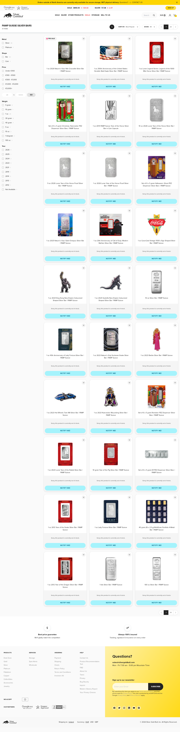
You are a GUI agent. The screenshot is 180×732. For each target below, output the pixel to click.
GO (31, 95)
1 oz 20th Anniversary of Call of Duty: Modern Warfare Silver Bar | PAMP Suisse (111, 242)
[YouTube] (134, 708)
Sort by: (121, 27)
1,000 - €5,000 (11, 84)
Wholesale (33, 665)
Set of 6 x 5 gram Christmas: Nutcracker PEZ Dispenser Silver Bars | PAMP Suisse (65, 127)
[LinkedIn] (129, 708)
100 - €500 (10, 75)
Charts (56, 665)
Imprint (82, 685)
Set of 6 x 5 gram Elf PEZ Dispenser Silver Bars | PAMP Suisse (156, 471)
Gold (77, 8)
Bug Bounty (84, 682)
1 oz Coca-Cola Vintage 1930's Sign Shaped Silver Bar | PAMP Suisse (156, 242)
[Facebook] (114, 708)
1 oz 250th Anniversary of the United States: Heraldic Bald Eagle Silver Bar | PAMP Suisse (111, 70)
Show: (146, 27)
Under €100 (10, 71)
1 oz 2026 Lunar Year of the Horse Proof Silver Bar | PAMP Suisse (111, 184)
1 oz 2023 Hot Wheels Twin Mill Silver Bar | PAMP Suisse (65, 414)
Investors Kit (59, 676)
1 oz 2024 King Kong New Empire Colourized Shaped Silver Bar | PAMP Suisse (65, 299)
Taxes (82, 675)
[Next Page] (175, 26)
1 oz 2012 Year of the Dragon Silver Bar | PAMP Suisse (65, 586)
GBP (96, 722)
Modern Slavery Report (88, 689)
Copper (6, 676)
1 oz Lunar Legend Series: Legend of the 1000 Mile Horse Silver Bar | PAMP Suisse (156, 70)
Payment (57, 658)
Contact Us (84, 658)
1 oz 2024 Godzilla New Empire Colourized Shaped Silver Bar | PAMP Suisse (111, 299)
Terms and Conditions (62, 672)
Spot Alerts (33, 661)
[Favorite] (84, 39)
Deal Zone (8, 658)
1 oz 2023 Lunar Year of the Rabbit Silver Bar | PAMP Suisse (65, 471)
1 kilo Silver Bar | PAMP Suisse (111, 585)
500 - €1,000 (11, 80)
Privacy (82, 678)
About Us (83, 671)
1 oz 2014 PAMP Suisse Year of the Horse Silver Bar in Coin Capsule (111, 127)
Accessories (8, 683)
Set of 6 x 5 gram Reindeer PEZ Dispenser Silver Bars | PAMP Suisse (156, 414)
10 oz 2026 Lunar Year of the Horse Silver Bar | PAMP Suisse (156, 127)
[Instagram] (124, 708)
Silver (104, 8)
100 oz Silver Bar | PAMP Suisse (157, 585)
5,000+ (8, 88)
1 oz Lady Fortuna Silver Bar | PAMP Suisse (111, 527)
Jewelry (7, 686)
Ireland (71, 722)
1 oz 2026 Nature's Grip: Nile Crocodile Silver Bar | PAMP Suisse (65, 70)
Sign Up (171, 8)
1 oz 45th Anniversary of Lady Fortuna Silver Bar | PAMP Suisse (65, 356)
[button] (128, 26)
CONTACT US (137, 2)
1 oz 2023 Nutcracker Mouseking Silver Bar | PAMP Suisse (111, 414)
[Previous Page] (161, 26)
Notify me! (65, 87)
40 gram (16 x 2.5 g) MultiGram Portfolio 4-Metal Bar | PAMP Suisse (156, 528)
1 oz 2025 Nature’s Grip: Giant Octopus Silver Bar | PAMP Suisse (65, 242)
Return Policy (59, 669)
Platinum (7, 669)
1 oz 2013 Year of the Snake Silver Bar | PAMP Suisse (65, 528)
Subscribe (155, 687)
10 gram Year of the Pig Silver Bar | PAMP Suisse (111, 470)
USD (92, 722)
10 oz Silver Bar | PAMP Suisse (156, 298)
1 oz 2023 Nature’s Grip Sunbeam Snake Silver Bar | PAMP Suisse (111, 356)
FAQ (81, 668)
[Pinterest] (139, 708)
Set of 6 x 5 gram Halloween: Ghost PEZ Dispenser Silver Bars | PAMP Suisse (157, 184)
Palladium (7, 672)
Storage (32, 658)
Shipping (57, 661)
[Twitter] (119, 708)
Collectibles (8, 679)
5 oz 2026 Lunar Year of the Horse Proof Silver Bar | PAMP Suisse (65, 184)
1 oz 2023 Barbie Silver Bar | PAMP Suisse (157, 355)
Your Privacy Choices (88, 692)
